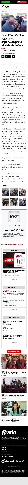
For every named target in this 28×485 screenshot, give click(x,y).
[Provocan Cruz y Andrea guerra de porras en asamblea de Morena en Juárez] (14, 361)
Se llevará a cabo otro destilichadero (13, 291)
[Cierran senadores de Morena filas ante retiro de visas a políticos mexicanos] (14, 385)
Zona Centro (6, 290)
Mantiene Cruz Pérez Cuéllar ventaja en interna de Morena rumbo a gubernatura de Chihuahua (14, 271)
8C (8, 244)
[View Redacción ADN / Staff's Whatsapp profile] (12, 225)
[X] (9, 56)
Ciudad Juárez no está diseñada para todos (12, 322)
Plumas (4, 320)
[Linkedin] (6, 443)
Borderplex (4, 371)
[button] (5, 192)
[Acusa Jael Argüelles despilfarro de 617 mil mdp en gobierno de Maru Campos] (14, 408)
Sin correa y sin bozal (9, 328)
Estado (6, 11)
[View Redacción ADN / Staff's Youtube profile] (15, 225)
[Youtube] (18, 443)
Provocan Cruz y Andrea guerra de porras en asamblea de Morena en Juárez (13, 373)
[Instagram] (4, 443)
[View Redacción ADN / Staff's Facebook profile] (9, 225)
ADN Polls (5, 268)
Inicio (2, 11)
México (4, 297)
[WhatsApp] (2, 56)
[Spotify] (11, 443)
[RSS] (8, 443)
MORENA (21, 244)
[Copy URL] (13, 56)
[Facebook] (6, 56)
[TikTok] (13, 443)
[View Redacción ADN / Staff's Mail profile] (19, 225)
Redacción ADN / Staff (14, 230)
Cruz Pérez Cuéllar (14, 244)
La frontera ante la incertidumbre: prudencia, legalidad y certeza (12, 336)
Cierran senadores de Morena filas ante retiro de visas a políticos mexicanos (12, 396)
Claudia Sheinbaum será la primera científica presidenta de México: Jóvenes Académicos (13, 300)
